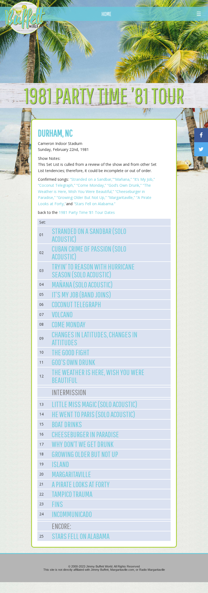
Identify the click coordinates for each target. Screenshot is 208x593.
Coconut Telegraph (76, 304)
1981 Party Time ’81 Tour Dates (87, 212)
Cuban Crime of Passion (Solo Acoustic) (89, 252)
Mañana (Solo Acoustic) (82, 284)
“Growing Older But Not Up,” (82, 197)
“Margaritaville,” (121, 197)
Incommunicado (72, 514)
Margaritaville (71, 474)
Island (60, 464)
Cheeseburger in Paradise (85, 434)
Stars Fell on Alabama (80, 536)
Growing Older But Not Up (85, 454)
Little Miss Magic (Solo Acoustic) (94, 404)
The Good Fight (70, 352)
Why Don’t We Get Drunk (82, 444)
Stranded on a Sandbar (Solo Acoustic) (89, 234)
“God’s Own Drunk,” (124, 185)
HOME (106, 14)
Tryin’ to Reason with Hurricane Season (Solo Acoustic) (93, 270)
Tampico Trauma (72, 494)
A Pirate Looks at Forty (81, 484)
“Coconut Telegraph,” (57, 185)
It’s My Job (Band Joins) (81, 294)
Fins (57, 504)
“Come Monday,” (91, 185)
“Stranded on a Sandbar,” (92, 179)
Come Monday (69, 324)
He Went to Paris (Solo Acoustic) (93, 414)
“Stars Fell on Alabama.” (94, 203)
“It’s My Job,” (144, 179)
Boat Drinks (67, 424)
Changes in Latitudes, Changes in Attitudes (94, 338)
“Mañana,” (123, 179)
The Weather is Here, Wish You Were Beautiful (98, 376)
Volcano (62, 314)
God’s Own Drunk (73, 362)
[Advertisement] (121, 50)
